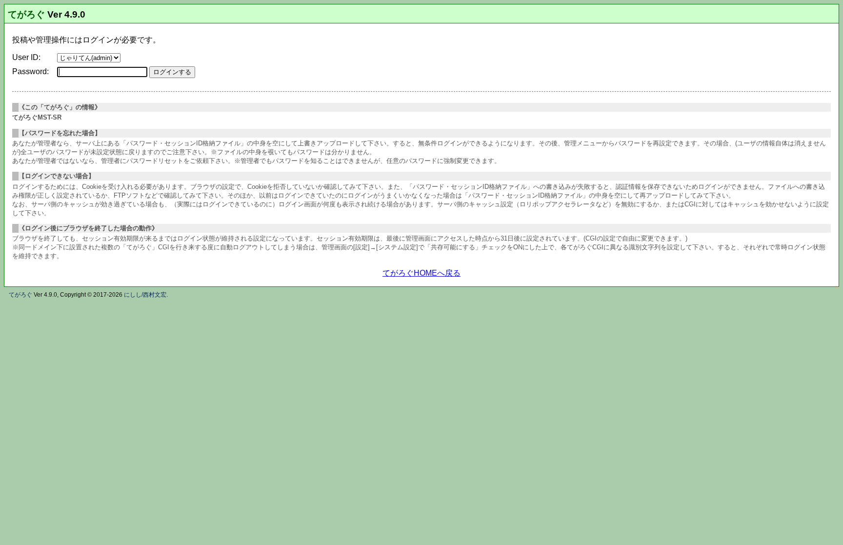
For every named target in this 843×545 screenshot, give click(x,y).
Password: (30, 71)
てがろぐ (26, 14)
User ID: (26, 57)
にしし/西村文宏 (145, 294)
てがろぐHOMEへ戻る (421, 273)
